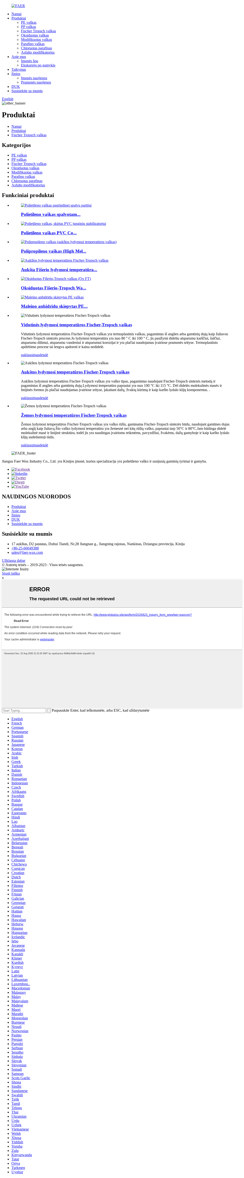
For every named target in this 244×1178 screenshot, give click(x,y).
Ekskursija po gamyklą (38, 65)
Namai (16, 14)
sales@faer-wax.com (27, 552)
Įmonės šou (29, 61)
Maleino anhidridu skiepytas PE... (54, 306)
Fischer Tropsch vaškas (38, 31)
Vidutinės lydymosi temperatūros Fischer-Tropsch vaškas (76, 324)
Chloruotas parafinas (36, 48)
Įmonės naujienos (34, 78)
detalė (43, 355)
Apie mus (18, 57)
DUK (15, 87)
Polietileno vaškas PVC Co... (49, 232)
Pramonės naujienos (36, 82)
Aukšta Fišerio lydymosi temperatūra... (59, 269)
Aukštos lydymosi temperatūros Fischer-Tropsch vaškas (75, 371)
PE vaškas (28, 22)
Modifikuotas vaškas (36, 40)
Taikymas (18, 69)
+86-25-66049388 (25, 548)
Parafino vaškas (33, 44)
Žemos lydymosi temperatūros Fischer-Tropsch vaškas (74, 415)
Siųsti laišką (11, 573)
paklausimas (30, 355)
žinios (15, 74)
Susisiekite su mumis (27, 91)
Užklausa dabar (13, 560)
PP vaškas (28, 27)
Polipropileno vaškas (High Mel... (53, 251)
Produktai (18, 18)
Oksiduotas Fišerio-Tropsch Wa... (53, 287)
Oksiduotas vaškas (35, 35)
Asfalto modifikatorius (38, 52)
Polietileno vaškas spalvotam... (51, 214)
